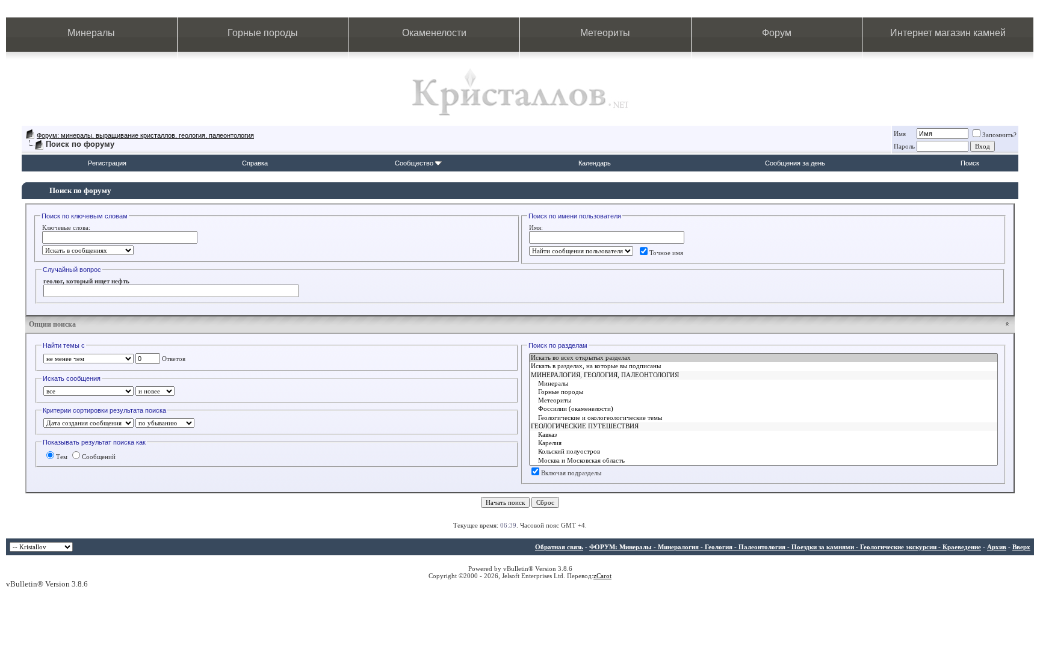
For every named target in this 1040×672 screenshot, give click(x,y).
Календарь (594, 163)
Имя (900, 133)
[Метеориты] (763, 400)
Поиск (970, 163)
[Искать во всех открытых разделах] (763, 358)
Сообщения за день (795, 163)
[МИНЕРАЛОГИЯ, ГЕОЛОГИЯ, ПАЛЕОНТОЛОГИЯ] (763, 375)
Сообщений (99, 456)
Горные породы (263, 33)
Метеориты (605, 33)
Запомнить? (999, 134)
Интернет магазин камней (948, 33)
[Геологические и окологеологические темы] (763, 418)
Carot (603, 575)
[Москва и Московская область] (763, 461)
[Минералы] (763, 384)
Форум (776, 33)
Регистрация (107, 163)
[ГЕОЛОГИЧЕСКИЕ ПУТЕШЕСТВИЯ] (763, 426)
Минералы (91, 33)
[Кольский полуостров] (763, 452)
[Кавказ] (763, 435)
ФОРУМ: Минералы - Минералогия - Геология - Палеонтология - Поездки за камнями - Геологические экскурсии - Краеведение (785, 546)
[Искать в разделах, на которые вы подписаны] (763, 366)
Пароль (904, 146)
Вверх (1021, 546)
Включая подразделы (571, 472)
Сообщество (414, 163)
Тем (61, 456)
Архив (996, 546)
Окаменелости (434, 33)
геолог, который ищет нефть (86, 281)
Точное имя (666, 252)
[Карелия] (763, 443)
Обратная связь (559, 546)
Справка (255, 163)
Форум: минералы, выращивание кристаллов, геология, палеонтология (145, 135)
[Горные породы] (763, 392)
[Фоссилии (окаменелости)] (763, 409)
